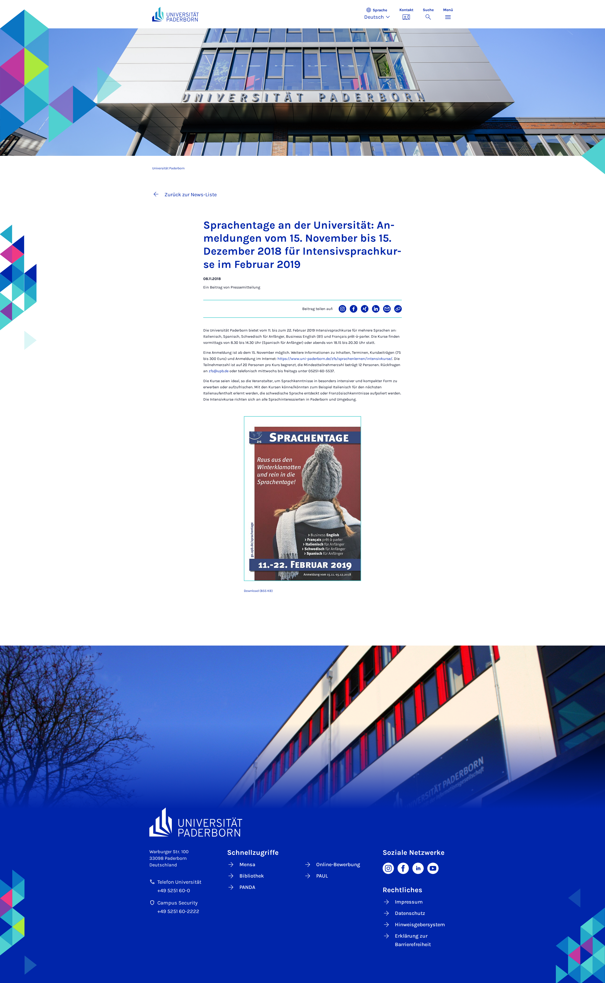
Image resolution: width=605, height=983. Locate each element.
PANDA (247, 887)
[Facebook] (403, 868)
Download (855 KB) (258, 591)
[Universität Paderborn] (302, 822)
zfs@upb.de (219, 371)
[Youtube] (433, 868)
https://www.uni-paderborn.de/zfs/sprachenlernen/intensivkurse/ (334, 358)
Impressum (409, 902)
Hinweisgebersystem (420, 925)
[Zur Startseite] (175, 14)
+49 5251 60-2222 (178, 911)
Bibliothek (251, 876)
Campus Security (177, 903)
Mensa (247, 864)
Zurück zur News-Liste (190, 195)
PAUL (322, 876)
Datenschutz (410, 913)
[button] (379, 14)
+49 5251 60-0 (173, 890)
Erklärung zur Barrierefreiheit (413, 940)
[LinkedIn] (418, 868)
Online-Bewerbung (338, 864)
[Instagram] (388, 868)
